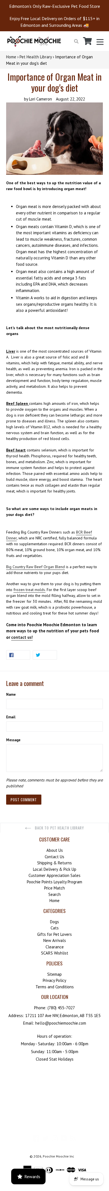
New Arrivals (54, 940)
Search (54, 894)
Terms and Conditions (54, 986)
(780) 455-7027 (61, 1007)
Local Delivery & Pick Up (54, 869)
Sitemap (54, 974)
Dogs (54, 921)
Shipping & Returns (54, 862)
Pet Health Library (36, 56)
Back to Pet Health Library (59, 828)
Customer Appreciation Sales (54, 875)
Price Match (54, 888)
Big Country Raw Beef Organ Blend (35, 566)
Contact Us (54, 856)
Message (13, 740)
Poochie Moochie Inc (58, 1156)
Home (11, 56)
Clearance (55, 947)
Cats (55, 928)
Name (11, 694)
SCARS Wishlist (54, 953)
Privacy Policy (54, 980)
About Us (54, 850)
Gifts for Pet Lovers (54, 934)
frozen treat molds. (29, 589)
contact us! (22, 637)
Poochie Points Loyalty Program (54, 881)
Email (10, 717)
